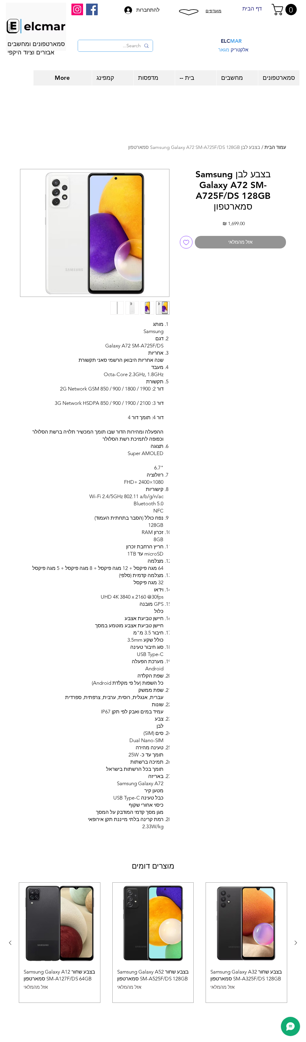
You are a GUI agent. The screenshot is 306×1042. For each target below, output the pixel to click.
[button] (285, 9)
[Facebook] (92, 9)
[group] (153, 942)
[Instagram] (77, 9)
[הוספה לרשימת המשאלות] (186, 242)
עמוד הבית (275, 147)
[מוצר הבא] (10, 942)
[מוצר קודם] (295, 942)
